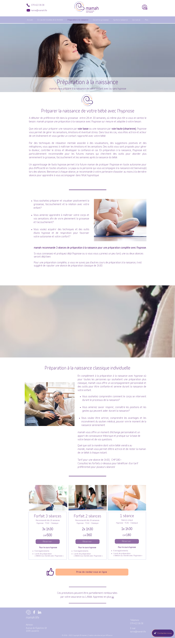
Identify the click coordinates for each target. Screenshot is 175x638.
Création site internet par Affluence (100, 635)
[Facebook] (34, 612)
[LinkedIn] (39, 612)
